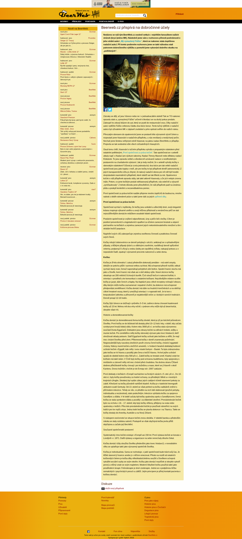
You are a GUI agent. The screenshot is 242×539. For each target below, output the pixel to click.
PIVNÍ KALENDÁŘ (106, 21)
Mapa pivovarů (108, 505)
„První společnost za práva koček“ (137, 153)
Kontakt (101, 531)
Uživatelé (62, 507)
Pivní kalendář (107, 497)
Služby (152, 531)
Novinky (105, 500)
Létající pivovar (151, 514)
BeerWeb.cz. (153, 535)
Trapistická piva (151, 517)
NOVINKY (64, 21)
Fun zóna (118, 531)
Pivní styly (62, 514)
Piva (60, 504)
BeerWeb (92, 90)
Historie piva (150, 504)
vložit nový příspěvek (114, 488)
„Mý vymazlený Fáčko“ (131, 41)
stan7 (94, 189)
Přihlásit (180, 14)
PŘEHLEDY (76, 21)
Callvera (93, 138)
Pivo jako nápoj (151, 501)
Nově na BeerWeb (78, 28)
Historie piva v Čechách (155, 507)
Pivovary (62, 501)
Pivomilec (92, 38)
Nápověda (135, 531)
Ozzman (92, 32)
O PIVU (121, 21)
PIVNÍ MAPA (90, 21)
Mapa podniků (107, 508)
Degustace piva (151, 510)
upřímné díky (160, 197)
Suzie (93, 144)
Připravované (64, 510)
